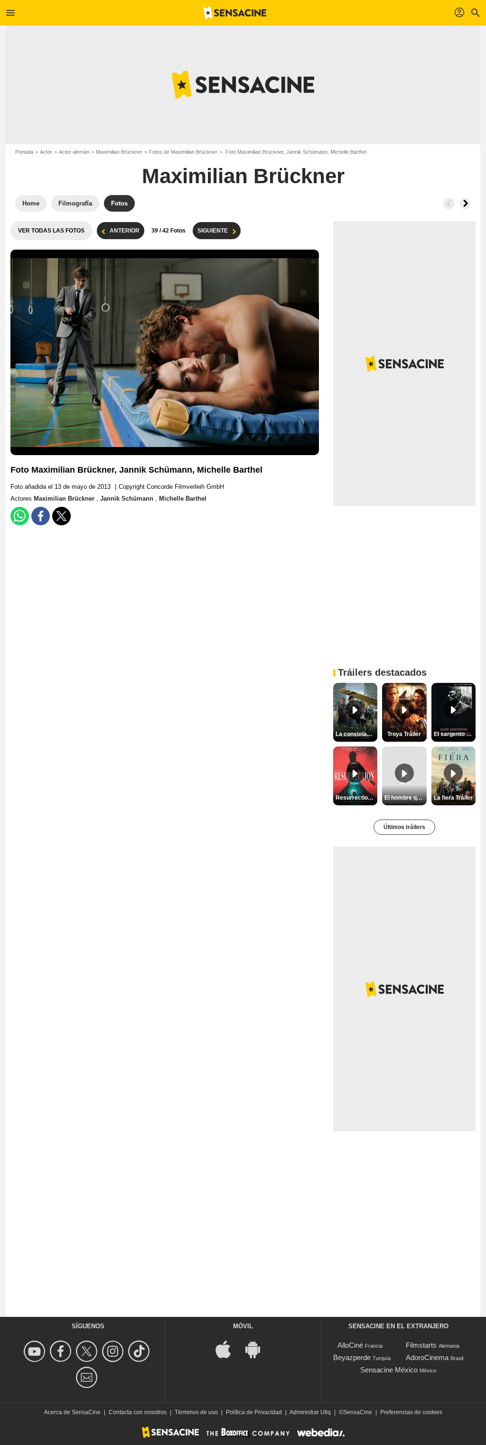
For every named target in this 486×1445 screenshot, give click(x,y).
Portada (24, 152)
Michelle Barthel (182, 498)
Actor (46, 152)
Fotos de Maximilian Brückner (183, 152)
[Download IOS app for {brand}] (228, 1349)
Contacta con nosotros (138, 1412)
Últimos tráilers (404, 827)
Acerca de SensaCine (72, 1412)
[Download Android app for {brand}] (257, 1349)
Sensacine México (389, 1370)
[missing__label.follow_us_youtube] (36, 1351)
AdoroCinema (427, 1357)
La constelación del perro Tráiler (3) (356, 734)
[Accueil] (235, 13)
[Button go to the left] (449, 203)
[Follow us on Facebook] (62, 1351)
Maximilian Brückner (119, 152)
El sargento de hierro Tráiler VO (455, 734)
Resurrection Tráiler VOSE (356, 797)
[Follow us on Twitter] (88, 1351)
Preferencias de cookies (411, 1412)
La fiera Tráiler (453, 797)
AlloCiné (350, 1345)
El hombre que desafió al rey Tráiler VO (405, 797)
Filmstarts (421, 1345)
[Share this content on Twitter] (61, 516)
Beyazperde (352, 1357)
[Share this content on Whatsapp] (19, 516)
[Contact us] (88, 1377)
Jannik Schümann (127, 498)
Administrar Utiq (310, 1412)
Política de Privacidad (254, 1412)
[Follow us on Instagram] (114, 1351)
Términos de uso (196, 1412)
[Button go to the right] (465, 203)
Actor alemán (74, 152)
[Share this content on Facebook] (40, 516)
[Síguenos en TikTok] (140, 1351)
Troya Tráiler (404, 734)
